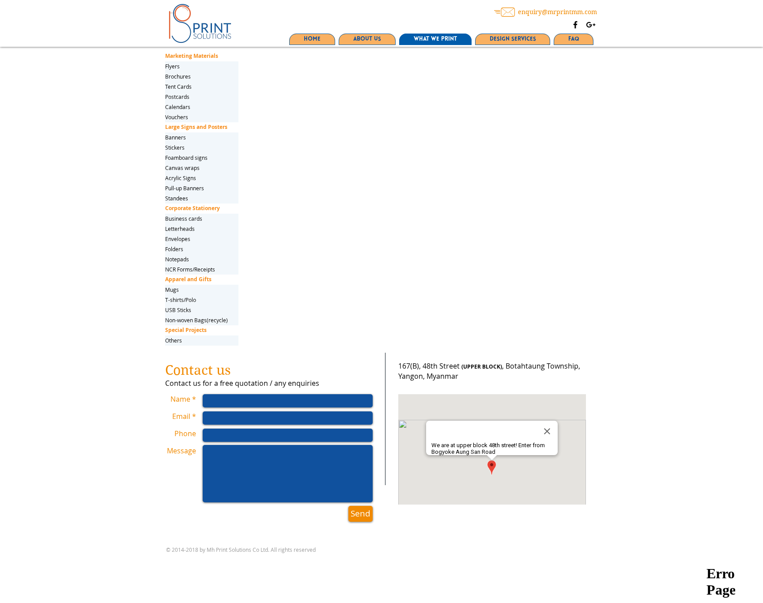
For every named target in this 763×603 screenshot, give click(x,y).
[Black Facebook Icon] (575, 25)
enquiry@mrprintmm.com (557, 12)
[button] (201, 330)
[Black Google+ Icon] (591, 25)
